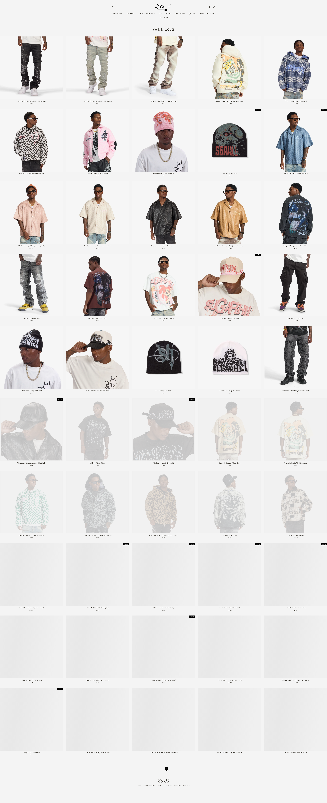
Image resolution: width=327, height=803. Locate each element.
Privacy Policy (177, 786)
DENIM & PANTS (180, 13)
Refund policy (186, 786)
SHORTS (168, 13)
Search (139, 786)
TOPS (160, 13)
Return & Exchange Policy (149, 786)
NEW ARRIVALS (118, 13)
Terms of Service (168, 786)
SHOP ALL (131, 13)
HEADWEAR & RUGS (206, 13)
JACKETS (192, 13)
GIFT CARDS (163, 17)
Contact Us (159, 786)
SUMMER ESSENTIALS (146, 13)
